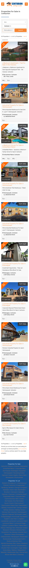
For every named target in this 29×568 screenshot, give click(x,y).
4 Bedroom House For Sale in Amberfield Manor (12, 146)
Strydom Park (5, 548)
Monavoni (6, 530)
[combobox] (14, 22)
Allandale (6, 490)
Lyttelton (4, 525)
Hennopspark (8, 473)
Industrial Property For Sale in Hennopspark (13, 106)
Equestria (22, 471)
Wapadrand (21, 550)
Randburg (4, 487)
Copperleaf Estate (8, 496)
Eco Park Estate (18, 501)
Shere (18, 543)
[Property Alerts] (2, 4)
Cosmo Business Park (11, 498)
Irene (24, 514)
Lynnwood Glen (22, 521)
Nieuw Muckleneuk (18, 534)
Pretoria (16, 466)
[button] (8, 30)
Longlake (21, 519)
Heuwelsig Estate (18, 473)
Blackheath (21, 490)
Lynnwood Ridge (20, 523)
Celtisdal (21, 492)
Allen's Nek (13, 490)
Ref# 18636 (22, 204)
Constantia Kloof (21, 494)
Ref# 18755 (22, 125)
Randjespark (9, 477)
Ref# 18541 (22, 364)
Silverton (24, 543)
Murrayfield (5, 532)
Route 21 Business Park (14, 541)
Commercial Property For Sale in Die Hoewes (14, 424)
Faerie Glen (14, 505)
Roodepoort (12, 483)
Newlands (7, 534)
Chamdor (5, 494)
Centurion (4, 466)
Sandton (11, 487)
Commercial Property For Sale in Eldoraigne (14, 264)
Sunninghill (14, 548)
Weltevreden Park (13, 552)
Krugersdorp (20, 485)
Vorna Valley (7, 550)
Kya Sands (23, 516)
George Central (22, 507)
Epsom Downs (9, 503)
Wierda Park (23, 552)
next (24, 36)
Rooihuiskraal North (19, 539)
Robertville (23, 536)
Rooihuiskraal (19, 477)
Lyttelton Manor (13, 525)
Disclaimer (10, 560)
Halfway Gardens (8, 510)
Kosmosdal (15, 516)
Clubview (12, 494)
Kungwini (23, 487)
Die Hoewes (6, 471)
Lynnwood (12, 521)
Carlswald (14, 492)
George (17, 487)
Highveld (5, 475)
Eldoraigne (14, 471)
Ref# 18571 (22, 284)
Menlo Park (22, 475)
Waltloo (14, 550)
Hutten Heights (13, 475)
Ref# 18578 (22, 244)
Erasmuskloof (19, 503)
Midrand (10, 466)
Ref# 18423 (22, 404)
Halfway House (20, 510)
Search (20, 30)
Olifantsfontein (5, 536)
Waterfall (3, 552)
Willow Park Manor (11, 554)
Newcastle (23, 466)
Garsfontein (22, 505)
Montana (12, 530)
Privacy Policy (17, 560)
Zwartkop (21, 554)
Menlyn (3, 528)
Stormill (13, 545)
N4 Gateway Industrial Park (18, 532)
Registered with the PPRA (14, 562)
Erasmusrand (6, 505)
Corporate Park (20, 468)
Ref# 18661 (22, 164)
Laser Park (13, 519)
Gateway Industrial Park (8, 507)
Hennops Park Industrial (9, 512)
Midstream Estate (21, 528)
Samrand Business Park (8, 543)
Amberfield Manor (8, 468)
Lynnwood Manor (8, 523)
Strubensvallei (21, 545)
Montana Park (21, 530)
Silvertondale (6, 545)
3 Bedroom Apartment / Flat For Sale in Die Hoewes (13, 64)
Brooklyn (7, 492)
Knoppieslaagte (6, 516)
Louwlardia (4, 521)
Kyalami (6, 519)
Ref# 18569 (22, 324)
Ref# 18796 (22, 85)
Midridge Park (11, 528)
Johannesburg (21, 483)
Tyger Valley (23, 548)
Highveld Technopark (15, 514)
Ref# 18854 (22, 43)
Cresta (21, 498)
